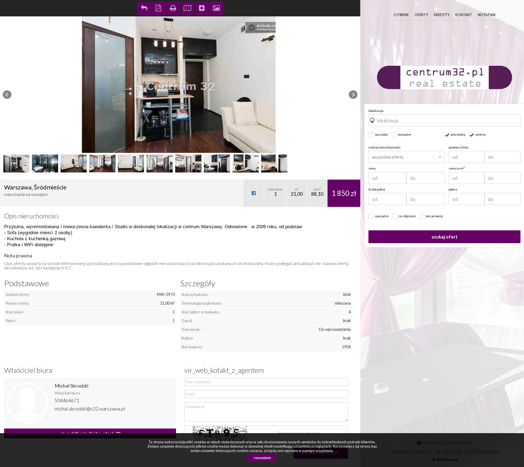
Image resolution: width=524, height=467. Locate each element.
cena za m (457, 168)
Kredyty (441, 15)
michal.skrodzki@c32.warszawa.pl (90, 409)
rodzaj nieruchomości (384, 147)
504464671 (67, 400)
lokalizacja (375, 111)
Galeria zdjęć (216, 8)
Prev (7, 94)
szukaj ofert (444, 237)
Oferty (421, 15)
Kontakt (463, 15)
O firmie (401, 15)
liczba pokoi (376, 189)
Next (353, 94)
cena (372, 168)
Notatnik (487, 15)
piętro (453, 189)
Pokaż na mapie (187, 8)
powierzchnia (458, 147)
